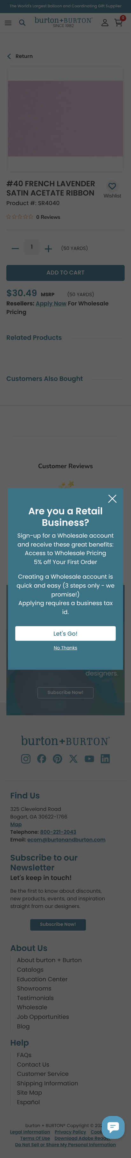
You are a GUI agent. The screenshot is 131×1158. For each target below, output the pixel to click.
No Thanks (65, 648)
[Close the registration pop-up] (112, 499)
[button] (113, 1127)
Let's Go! (65, 634)
